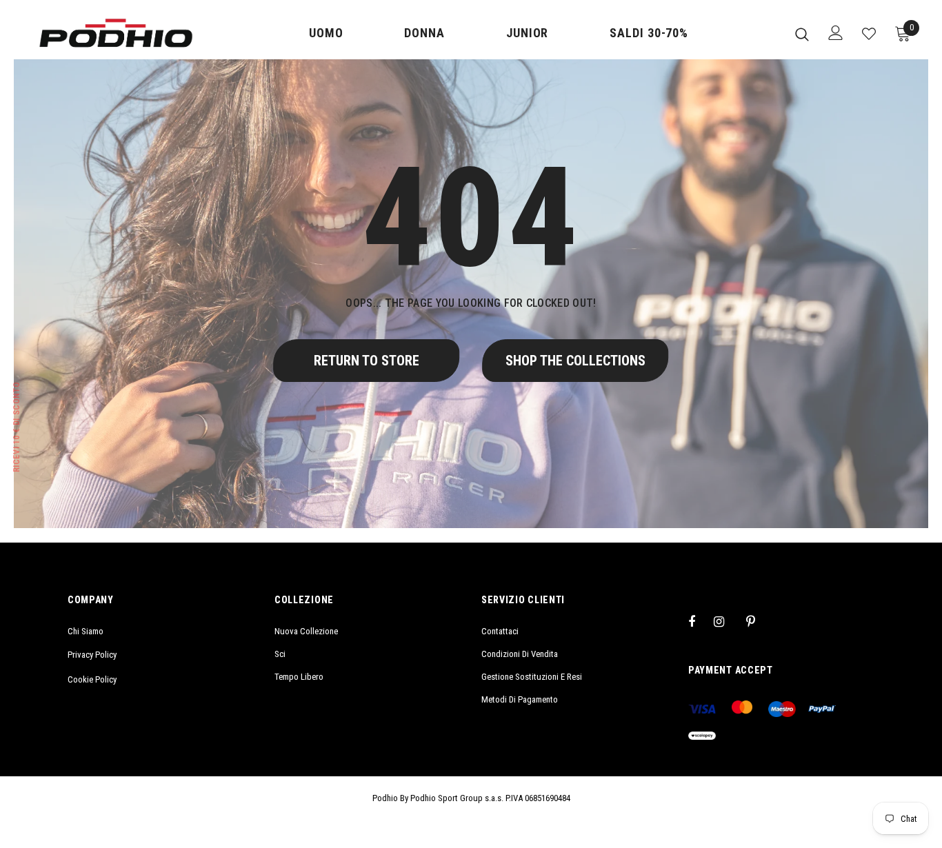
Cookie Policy (92, 679)
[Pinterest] (758, 621)
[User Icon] (835, 32)
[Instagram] (726, 621)
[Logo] (116, 33)
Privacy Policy (92, 654)
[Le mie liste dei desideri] (869, 34)
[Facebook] (700, 621)
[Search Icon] (802, 34)
